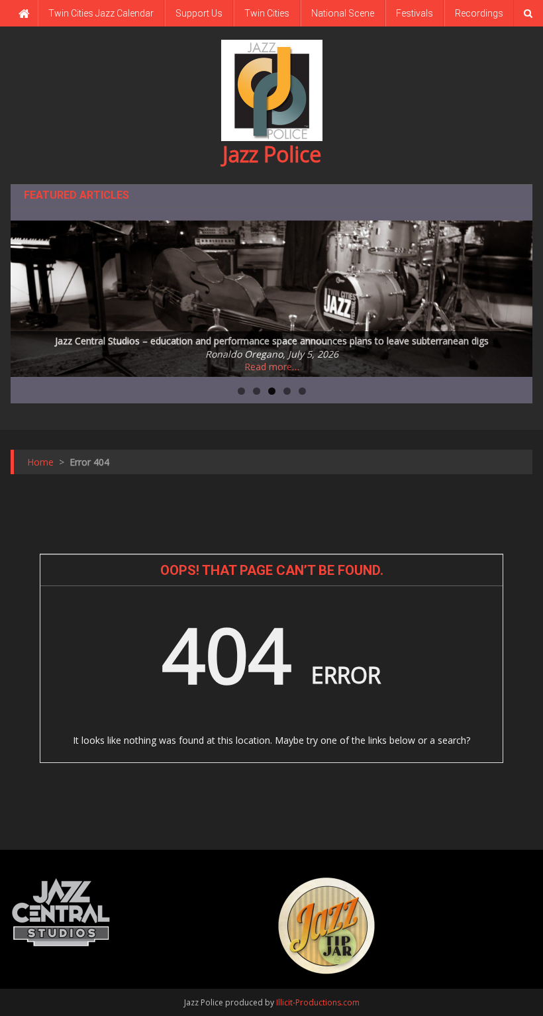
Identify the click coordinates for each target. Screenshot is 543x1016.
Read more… (271, 366)
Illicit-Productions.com (318, 1002)
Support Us (198, 13)
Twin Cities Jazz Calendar (101, 13)
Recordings (479, 13)
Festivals (414, 13)
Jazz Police (271, 154)
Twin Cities (266, 13)
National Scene (342, 13)
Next (516, 295)
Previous (27, 295)
